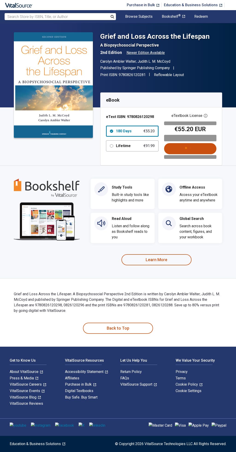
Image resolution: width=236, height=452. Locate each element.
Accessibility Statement (84, 371)
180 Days (135, 131)
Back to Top (118, 328)
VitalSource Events (25, 391)
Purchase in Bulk (141, 5)
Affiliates (72, 378)
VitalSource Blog (23, 397)
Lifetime (135, 146)
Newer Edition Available (146, 52)
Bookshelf (171, 16)
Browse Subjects (139, 16)
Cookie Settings (188, 391)
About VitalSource (24, 371)
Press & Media (22, 378)
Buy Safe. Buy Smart (81, 397)
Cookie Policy (187, 384)
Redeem (201, 16)
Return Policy (131, 371)
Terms (181, 378)
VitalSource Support (136, 384)
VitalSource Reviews (26, 403)
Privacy (182, 371)
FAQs (124, 378)
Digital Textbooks (79, 391)
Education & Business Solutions (191, 5)
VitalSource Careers (26, 384)
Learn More (156, 259)
